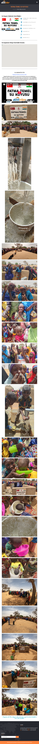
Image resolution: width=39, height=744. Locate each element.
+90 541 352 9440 (33, 730)
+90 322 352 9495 (25, 730)
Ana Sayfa (14, 9)
